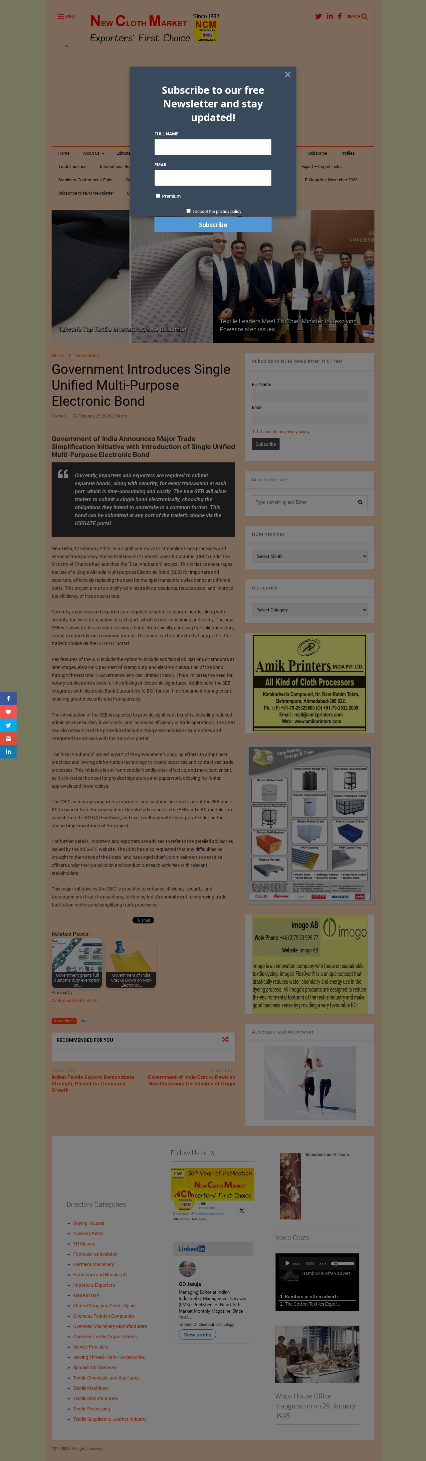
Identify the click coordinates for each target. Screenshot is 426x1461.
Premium (171, 196)
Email (160, 165)
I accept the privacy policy (217, 211)
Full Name (166, 134)
